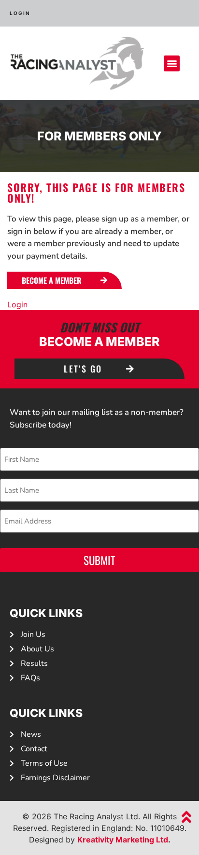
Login (17, 304)
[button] (172, 63)
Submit (99, 560)
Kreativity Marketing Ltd (122, 839)
